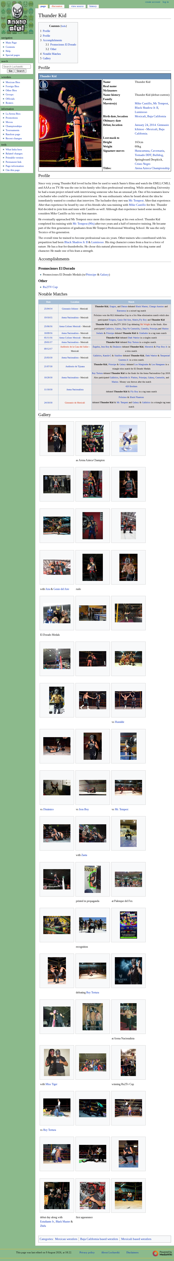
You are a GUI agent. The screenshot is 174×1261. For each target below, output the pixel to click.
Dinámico (117, 346)
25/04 (46, 308)
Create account (152, 1)
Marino (165, 328)
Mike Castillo (143, 103)
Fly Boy (143, 320)
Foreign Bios (12, 86)
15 (51, 317)
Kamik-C (107, 355)
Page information (15, 166)
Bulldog (158, 155)
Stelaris (99, 333)
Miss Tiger (51, 1084)
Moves (9, 122)
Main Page (11, 42)
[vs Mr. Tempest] (128, 787)
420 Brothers (131, 386)
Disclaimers (132, 1252)
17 (51, 342)
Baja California (156, 116)
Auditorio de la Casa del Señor (74, 346)
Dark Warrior (134, 337)
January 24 (141, 125)
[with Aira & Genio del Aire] (56, 567)
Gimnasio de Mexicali (75, 402)
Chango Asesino (156, 306)
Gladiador (143, 333)
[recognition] (92, 925)
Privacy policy (87, 1252)
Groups (9, 94)
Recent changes (14, 138)
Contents (10, 47)
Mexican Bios (13, 82)
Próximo (123, 397)
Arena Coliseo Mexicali (70, 326)
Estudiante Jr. (47, 1221)
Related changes (14, 153)
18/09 (46, 333)
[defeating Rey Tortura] (92, 971)
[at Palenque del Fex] (128, 879)
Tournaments (12, 130)
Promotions (12, 117)
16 (51, 326)
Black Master (142, 306)
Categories (46, 1239)
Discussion (57, 6)
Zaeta (84, 855)
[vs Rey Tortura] (56, 1108)
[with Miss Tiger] (57, 1062)
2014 (153, 125)
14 (51, 308)
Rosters (9, 102)
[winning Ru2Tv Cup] (128, 1062)
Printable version (14, 157)
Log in (166, 1)
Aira (47, 589)
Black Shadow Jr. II (146, 107)
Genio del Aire (61, 589)
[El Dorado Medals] (56, 613)
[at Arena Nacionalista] (128, 1016)
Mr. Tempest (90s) (83, 223)
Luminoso (141, 112)
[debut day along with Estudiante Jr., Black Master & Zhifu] (57, 1195)
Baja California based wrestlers (99, 1239)
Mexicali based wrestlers (136, 1239)
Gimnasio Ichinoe (70, 308)
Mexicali (140, 116)
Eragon (113, 306)
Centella (144, 328)
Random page (13, 134)
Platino (134, 377)
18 (51, 357)
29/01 (46, 342)
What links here (14, 149)
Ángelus (96, 346)
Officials (10, 98)
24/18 (46, 402)
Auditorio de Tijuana (75, 366)
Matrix (135, 320)
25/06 (46, 326)
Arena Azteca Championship (152, 168)
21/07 (46, 366)
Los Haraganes (158, 364)
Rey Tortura (133, 342)
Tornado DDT (143, 155)
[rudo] (92, 567)
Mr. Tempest (160, 103)
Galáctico (109, 328)
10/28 (46, 377)
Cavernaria (157, 150)
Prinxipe (91, 274)
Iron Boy (105, 346)
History (93, 6)
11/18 (46, 389)
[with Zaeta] (92, 833)
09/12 (46, 349)
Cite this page (13, 170)
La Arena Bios (13, 113)
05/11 (46, 337)
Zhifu (43, 1225)
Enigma (112, 320)
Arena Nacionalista (69, 317)
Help (8, 51)
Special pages (13, 55)
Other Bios (11, 90)
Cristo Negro (142, 163)
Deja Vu (126, 328)
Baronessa (121, 310)
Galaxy (104, 274)
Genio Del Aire (124, 320)
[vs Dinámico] (56, 787)
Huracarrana (142, 150)
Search (4, 61)
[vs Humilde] (128, 700)
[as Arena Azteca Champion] (93, 438)
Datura (124, 306)
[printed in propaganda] (93, 879)
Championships (14, 126)
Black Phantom (137, 397)
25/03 (46, 357)
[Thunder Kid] (70, 123)
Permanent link (14, 162)
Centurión (135, 328)
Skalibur (118, 355)
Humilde (119, 722)
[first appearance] (92, 1195)
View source (77, 6)
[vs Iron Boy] (92, 787)
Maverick (149, 346)
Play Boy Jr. (162, 346)
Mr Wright (145, 324)
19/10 (46, 317)
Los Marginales (141, 364)
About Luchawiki (110, 1252)
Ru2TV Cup (50, 287)
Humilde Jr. (125, 377)
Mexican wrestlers (66, 1239)
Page (43, 6)
